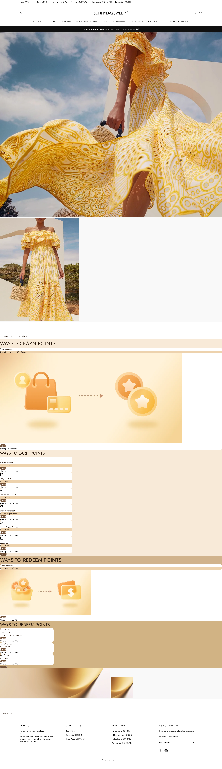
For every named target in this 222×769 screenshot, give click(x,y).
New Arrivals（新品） (60, 2)
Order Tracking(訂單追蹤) (75, 739)
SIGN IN (8, 336)
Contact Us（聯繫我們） (124, 2)
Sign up (3, 445)
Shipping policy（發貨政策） (123, 735)
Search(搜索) (71, 731)
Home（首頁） (25, 2)
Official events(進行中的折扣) (101, 2)
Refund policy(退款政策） (122, 739)
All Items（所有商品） (79, 2)
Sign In (18, 448)
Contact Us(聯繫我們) (74, 735)
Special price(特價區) (41, 2)
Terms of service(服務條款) (122, 743)
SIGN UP (24, 336)
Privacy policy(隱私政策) (121, 731)
